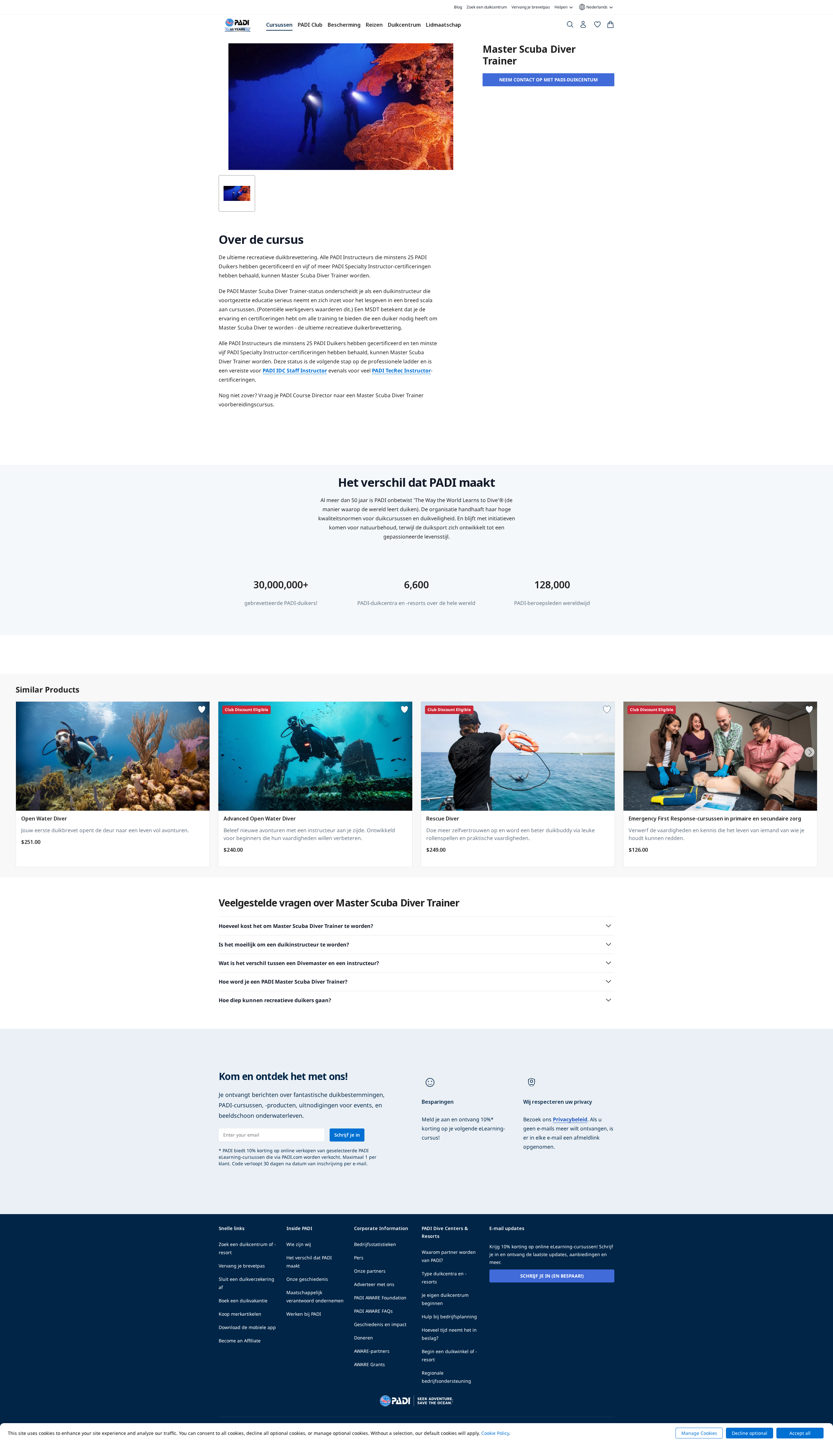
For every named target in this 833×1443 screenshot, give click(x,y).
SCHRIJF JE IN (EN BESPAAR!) (552, 1276)
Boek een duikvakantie (243, 1300)
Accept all (800, 1433)
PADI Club (310, 24)
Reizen (374, 24)
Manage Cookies (699, 1433)
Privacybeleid (570, 1119)
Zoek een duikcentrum (487, 7)
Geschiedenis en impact (380, 1324)
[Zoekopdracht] (570, 26)
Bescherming (344, 24)
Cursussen (279, 24)
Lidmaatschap (443, 24)
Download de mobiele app (247, 1327)
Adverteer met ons (374, 1284)
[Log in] (583, 26)
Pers (358, 1257)
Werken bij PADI (303, 1314)
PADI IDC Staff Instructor (295, 370)
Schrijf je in (347, 1135)
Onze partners (370, 1271)
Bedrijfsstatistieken (375, 1244)
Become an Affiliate (240, 1341)
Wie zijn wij (298, 1244)
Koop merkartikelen (240, 1314)
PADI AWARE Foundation (380, 1298)
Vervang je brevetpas (531, 7)
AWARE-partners (371, 1351)
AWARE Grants (369, 1364)
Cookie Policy (495, 1433)
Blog (458, 7)
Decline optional (749, 1433)
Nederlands (593, 7)
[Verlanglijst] (597, 26)
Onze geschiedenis (307, 1279)
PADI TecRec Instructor (401, 370)
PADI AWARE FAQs (373, 1311)
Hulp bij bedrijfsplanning (449, 1316)
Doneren (363, 1338)
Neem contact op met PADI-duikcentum (548, 80)
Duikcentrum (404, 24)
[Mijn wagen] (610, 26)
